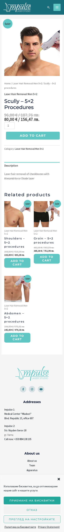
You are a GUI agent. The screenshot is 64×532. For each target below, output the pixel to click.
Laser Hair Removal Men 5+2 (27, 83)
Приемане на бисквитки (32, 500)
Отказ (32, 510)
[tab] (32, 165)
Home (7, 83)
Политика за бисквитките (20, 527)
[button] (58, 479)
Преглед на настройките (32, 519)
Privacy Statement (49, 527)
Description (11, 165)
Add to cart (33, 136)
